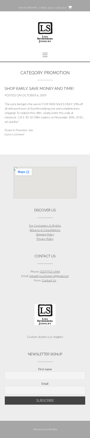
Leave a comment (14, 134)
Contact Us (49, 280)
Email (45, 383)
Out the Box (50, 429)
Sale (30, 130)
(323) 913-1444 (50, 271)
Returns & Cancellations (45, 230)
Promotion (21, 130)
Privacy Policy (45, 239)
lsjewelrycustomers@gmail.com (49, 276)
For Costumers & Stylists (45, 225)
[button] (45, 55)
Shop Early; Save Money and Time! (39, 88)
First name (45, 369)
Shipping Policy (45, 234)
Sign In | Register (27, 7)
